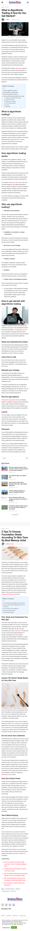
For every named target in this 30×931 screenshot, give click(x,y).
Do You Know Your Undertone (11, 608)
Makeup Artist (5, 891)
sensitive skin (17, 631)
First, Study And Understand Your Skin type (14, 603)
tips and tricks (18, 849)
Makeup (18, 888)
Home (3, 7)
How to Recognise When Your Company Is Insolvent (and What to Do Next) (18, 499)
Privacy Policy (22, 915)
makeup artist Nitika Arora (9, 594)
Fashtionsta (5, 774)
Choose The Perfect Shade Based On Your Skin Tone (14, 605)
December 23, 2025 (14, 487)
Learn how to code (10, 99)
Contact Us (9, 915)
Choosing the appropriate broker (10, 400)
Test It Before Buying (9, 612)
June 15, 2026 (19, 544)
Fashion (7, 528)
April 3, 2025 (12, 472)
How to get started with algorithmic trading (14, 96)
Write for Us (15, 915)
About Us (3, 915)
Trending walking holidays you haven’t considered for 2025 (17, 491)
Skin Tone (13, 891)
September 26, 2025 (14, 494)
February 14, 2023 (16, 19)
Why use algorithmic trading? (11, 94)
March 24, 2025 (13, 479)
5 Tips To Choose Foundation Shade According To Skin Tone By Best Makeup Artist (15, 864)
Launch (7, 105)
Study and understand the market (13, 98)
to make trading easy (19, 330)
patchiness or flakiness (14, 723)
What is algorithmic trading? (10, 90)
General (7, 7)
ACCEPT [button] (14, 927)
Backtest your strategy (11, 101)
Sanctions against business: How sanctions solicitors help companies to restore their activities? (18, 468)
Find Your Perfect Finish (9, 610)
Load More (15, 514)
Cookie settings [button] (6, 927)
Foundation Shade (9, 888)
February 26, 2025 (13, 502)
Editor (7, 19)
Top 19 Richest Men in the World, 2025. (17, 476)
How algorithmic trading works (11, 92)
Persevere (8, 106)
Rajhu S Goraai (10, 544)
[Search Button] (26, 458)
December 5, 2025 (13, 510)
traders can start (13, 182)
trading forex (18, 68)
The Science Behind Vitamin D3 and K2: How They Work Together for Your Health (18, 507)
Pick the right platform (11, 103)
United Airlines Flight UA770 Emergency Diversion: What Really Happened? (18, 484)
